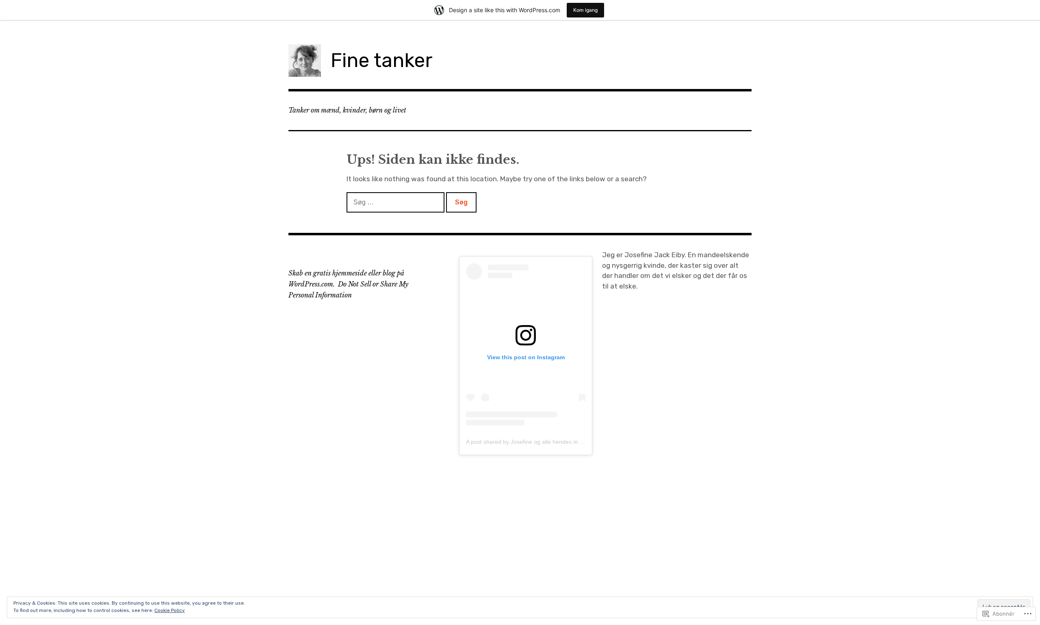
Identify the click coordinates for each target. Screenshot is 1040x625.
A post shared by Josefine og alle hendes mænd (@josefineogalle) (551, 441)
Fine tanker (382, 60)
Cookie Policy (169, 610)
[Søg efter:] (396, 202)
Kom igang (585, 10)
